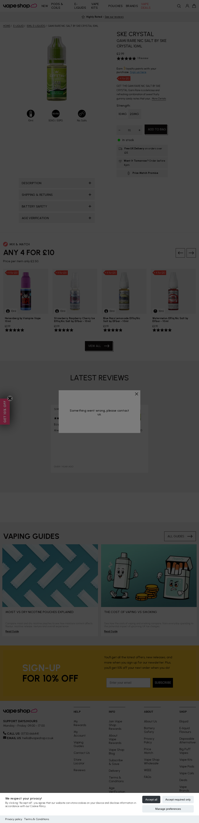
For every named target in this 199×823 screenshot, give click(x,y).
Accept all (151, 799)
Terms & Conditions (36, 819)
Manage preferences (168, 808)
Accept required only (178, 799)
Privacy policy (13, 819)
